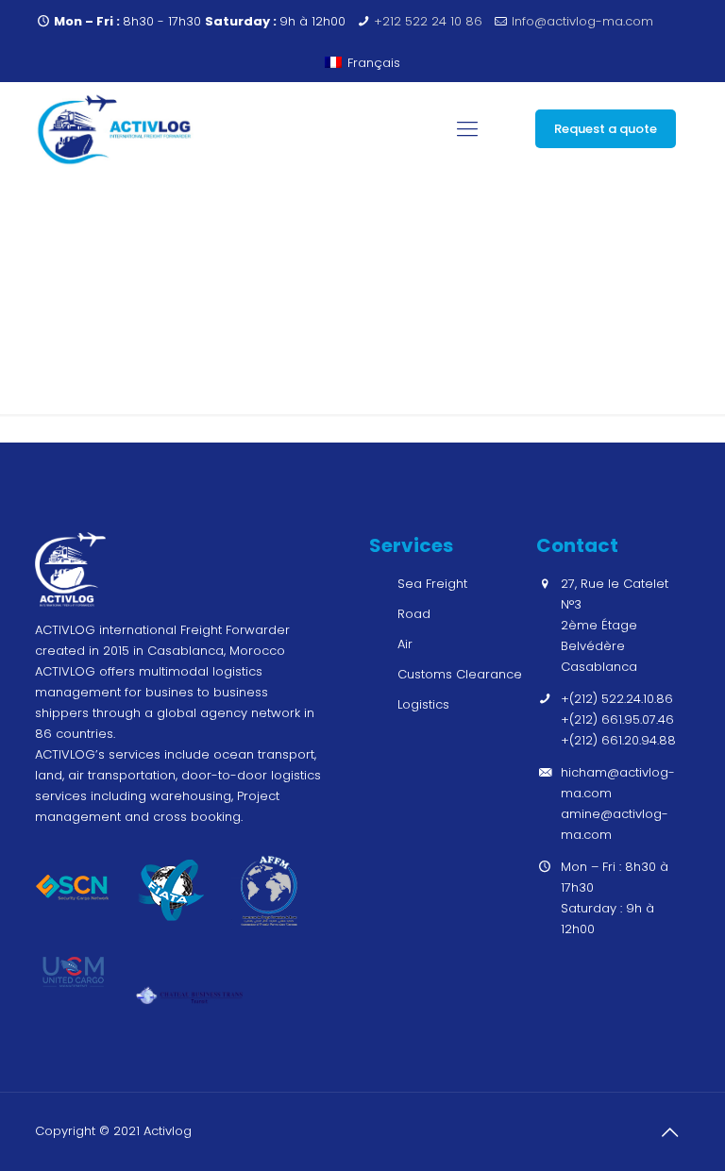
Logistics (423, 704)
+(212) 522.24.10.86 (617, 699)
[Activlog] (114, 129)
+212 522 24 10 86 (428, 21)
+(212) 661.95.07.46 (617, 719)
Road (413, 614)
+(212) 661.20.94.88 (618, 740)
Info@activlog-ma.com (582, 21)
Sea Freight (432, 584)
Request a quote (605, 129)
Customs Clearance (459, 674)
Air (405, 644)
